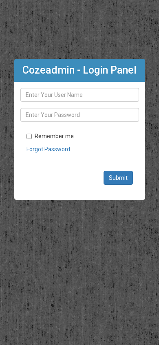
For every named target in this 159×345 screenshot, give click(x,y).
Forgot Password (48, 149)
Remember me (54, 136)
